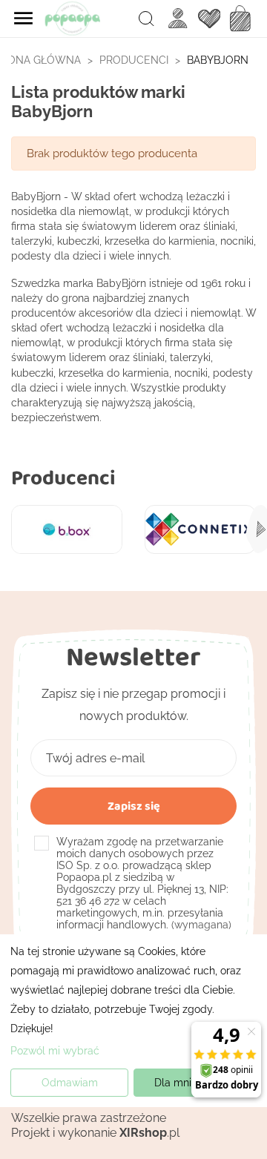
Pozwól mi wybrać (54, 1051)
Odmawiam (70, 1083)
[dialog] (133, 1020)
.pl (149, 1133)
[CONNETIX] (200, 529)
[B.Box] (66, 529)
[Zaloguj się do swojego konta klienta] (178, 18)
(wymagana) (143, 883)
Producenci (63, 477)
